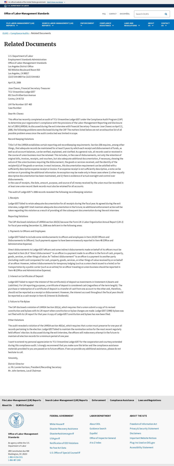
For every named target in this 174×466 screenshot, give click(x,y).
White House (56, 424)
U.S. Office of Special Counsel (64, 452)
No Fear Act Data (58, 447)
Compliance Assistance (122, 400)
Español (93, 433)
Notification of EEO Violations (64, 443)
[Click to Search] (166, 14)
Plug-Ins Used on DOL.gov (142, 442)
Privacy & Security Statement (144, 428)
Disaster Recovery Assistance (64, 428)
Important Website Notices (143, 438)
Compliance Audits (19, 33)
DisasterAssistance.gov (61, 433)
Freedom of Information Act (143, 423)
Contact (112, 13)
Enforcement (99, 400)
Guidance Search (98, 428)
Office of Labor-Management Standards (26, 13)
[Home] (16, 420)
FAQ (104, 13)
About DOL (95, 423)
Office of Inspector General (103, 438)
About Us (7, 405)
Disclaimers (135, 433)
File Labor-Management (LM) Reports (21, 400)
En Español (125, 13)
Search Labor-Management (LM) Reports (66, 400)
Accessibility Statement (141, 447)
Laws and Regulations (149, 400)
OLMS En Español (25, 405)
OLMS (5, 33)
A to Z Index (95, 442)
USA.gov (54, 438)
